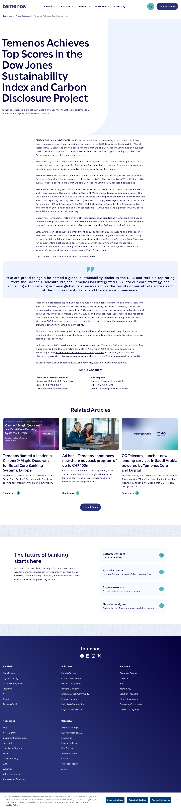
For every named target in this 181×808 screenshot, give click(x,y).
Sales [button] (122, 683)
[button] (50, 6)
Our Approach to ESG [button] (71, 732)
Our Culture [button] (67, 748)
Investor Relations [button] (70, 742)
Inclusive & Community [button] (72, 704)
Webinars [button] (7, 768)
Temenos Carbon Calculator (77, 313)
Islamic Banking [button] (69, 698)
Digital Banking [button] (10, 678)
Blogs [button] (5, 727)
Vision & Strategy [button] (69, 727)
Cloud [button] (6, 698)
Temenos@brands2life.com (113, 388)
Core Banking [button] (9, 673)
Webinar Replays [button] (11, 758)
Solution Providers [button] (129, 693)
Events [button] (6, 763)
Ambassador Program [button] (14, 779)
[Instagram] (94, 656)
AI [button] (4, 693)
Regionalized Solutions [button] (72, 709)
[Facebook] (82, 656)
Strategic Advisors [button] (129, 698)
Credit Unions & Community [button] (75, 693)
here (123, 362)
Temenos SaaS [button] (10, 704)
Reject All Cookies (137, 800)
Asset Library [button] (9, 732)
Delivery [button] (124, 678)
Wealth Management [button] (13, 683)
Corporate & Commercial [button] (73, 678)
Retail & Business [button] (69, 673)
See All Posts (90, 507)
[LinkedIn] (88, 656)
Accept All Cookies (161, 800)
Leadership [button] (66, 737)
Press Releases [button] (10, 742)
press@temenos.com (56, 388)
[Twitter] (99, 656)
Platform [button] (7, 688)
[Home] (14, 6)
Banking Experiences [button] (71, 688)
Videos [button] (6, 753)
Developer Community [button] (131, 704)
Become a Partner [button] (128, 673)
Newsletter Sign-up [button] (129, 709)
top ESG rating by (68, 349)
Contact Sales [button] (167, 6)
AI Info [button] (64, 768)
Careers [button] (65, 758)
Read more (10, 493)
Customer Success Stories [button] (15, 737)
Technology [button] (125, 688)
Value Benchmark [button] (11, 773)
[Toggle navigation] (150, 6)
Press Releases (23, 16)
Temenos (7, 16)
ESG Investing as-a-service (62, 321)
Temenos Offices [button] (69, 753)
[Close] (176, 800)
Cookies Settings (115, 800)
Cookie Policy (12, 805)
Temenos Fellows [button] (69, 763)
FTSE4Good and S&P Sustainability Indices (80, 352)
